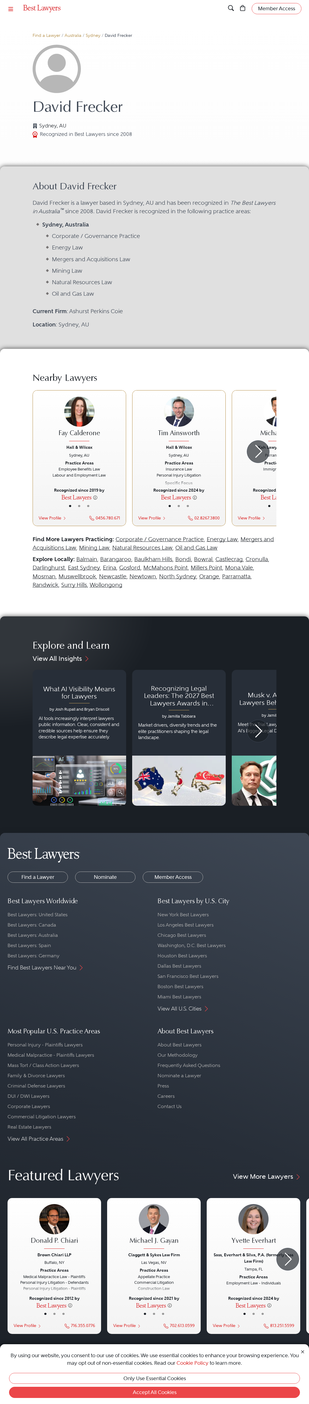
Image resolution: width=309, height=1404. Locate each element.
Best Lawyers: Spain (29, 945)
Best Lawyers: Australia (33, 935)
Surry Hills (74, 584)
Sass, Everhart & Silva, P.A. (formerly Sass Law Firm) (253, 1258)
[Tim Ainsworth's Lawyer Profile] (179, 420)
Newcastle (112, 576)
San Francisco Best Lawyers (188, 976)
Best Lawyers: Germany (33, 956)
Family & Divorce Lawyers (36, 1075)
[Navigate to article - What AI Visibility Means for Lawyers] (79, 738)
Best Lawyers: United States (38, 914)
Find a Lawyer (46, 35)
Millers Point (206, 567)
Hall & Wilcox (79, 447)
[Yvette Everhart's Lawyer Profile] (253, 1227)
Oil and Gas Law (196, 547)
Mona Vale (239, 567)
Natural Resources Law (142, 547)
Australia (73, 35)
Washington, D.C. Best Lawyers (192, 945)
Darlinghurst (49, 567)
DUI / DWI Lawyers (28, 1096)
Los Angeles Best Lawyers (186, 925)
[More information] (95, 497)
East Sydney (84, 567)
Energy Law (222, 539)
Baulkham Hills (153, 559)
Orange (209, 576)
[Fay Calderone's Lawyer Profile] (79, 420)
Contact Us (170, 1106)
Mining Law (94, 547)
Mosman (44, 576)
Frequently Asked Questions (189, 1065)
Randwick (45, 584)
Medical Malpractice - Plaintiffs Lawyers (51, 1055)
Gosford (129, 567)
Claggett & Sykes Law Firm (154, 1255)
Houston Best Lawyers (182, 956)
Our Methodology (178, 1055)
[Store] (243, 9)
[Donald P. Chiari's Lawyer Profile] (54, 1227)
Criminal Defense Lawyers (36, 1086)
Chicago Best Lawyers (182, 935)
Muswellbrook (77, 576)
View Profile (50, 518)
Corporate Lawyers (29, 1106)
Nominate (105, 877)
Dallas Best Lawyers (179, 966)
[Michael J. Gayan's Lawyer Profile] (154, 1227)
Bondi (183, 559)
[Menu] (11, 8)
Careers (166, 1096)
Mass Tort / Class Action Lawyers (43, 1065)
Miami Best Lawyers (179, 997)
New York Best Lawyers (183, 914)
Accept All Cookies (155, 1392)
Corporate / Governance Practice (160, 539)
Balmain (86, 559)
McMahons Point (165, 567)
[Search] (231, 9)
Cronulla (257, 559)
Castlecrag (229, 559)
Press (163, 1086)
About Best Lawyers (180, 1045)
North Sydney (177, 576)
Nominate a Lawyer (179, 1075)
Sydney (93, 35)
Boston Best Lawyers (180, 986)
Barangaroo (115, 559)
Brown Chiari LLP (54, 1255)
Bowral (203, 559)
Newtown (142, 576)
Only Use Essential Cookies (154, 1378)
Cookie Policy (193, 1363)
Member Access (173, 877)
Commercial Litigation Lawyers (42, 1117)
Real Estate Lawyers (29, 1127)
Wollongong (106, 584)
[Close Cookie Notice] (303, 1351)
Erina (109, 567)
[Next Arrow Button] (258, 451)
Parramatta (236, 576)
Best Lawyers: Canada (32, 925)
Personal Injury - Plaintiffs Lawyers (45, 1045)
